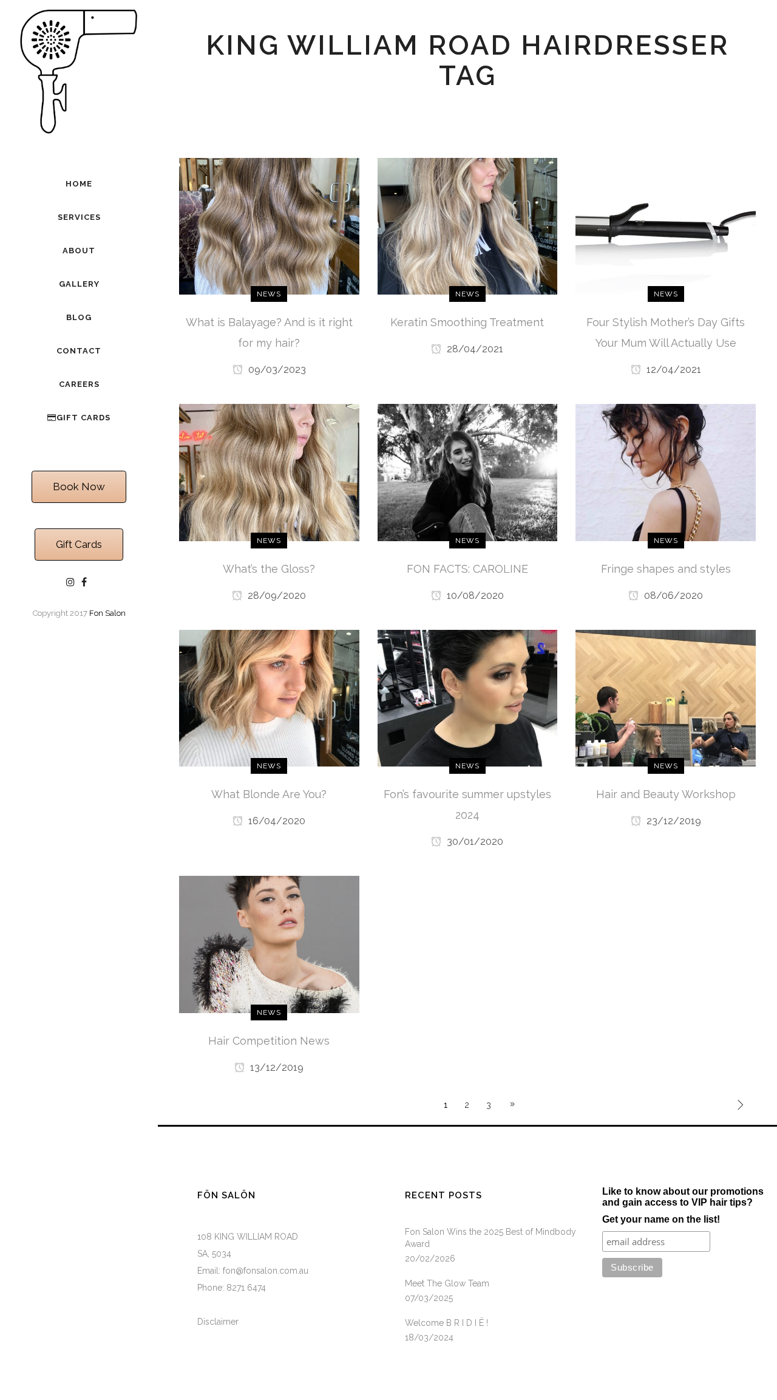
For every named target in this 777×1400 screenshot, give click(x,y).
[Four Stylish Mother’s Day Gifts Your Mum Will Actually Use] (665, 225)
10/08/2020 (474, 595)
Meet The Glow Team (447, 1283)
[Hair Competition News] (269, 944)
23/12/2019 (672, 821)
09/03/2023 (276, 369)
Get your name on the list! (661, 1219)
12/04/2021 (672, 369)
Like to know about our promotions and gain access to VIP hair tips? (683, 1196)
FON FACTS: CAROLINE (467, 568)
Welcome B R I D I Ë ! (446, 1323)
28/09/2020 (275, 595)
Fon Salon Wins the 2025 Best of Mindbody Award (490, 1238)
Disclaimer (218, 1322)
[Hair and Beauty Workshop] (665, 697)
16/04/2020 (275, 821)
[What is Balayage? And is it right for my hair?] (269, 225)
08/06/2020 (672, 595)
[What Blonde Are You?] (269, 697)
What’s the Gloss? (269, 568)
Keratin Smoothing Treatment (467, 322)
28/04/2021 (473, 349)
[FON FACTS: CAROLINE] (468, 472)
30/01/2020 (473, 841)
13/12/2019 (276, 1067)
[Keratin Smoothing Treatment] (468, 225)
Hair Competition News (269, 1040)
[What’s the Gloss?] (269, 472)
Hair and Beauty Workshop (666, 794)
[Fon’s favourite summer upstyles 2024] (468, 697)
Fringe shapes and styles (666, 568)
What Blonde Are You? (269, 794)
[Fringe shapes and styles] (665, 472)
